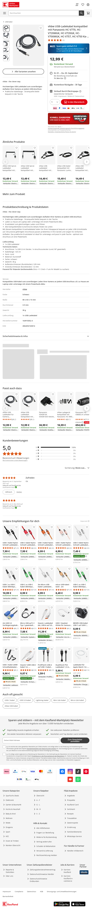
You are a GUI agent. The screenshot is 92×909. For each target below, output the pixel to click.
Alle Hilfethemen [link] (43, 828)
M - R (38, 809)
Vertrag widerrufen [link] (44, 842)
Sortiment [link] (71, 809)
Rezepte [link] (70, 814)
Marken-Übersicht (13, 845)
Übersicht (40, 795)
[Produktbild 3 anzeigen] (6, 43)
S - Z (38, 814)
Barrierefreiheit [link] (8, 896)
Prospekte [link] (71, 800)
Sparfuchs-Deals (12, 795)
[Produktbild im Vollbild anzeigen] (28, 45)
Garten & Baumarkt (13, 805)
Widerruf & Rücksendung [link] (46, 837)
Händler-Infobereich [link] (75, 851)
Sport (8, 832)
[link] (77, 4)
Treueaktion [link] (72, 818)
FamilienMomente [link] (74, 832)
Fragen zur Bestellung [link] (45, 832)
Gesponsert (83, 521)
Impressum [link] (7, 891)
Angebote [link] (71, 795)
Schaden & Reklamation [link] (45, 846)
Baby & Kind (11, 814)
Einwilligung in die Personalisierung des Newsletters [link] (48, 756)
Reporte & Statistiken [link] (10, 871)
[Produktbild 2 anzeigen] (6, 36)
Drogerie (9, 827)
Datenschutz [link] (31, 891)
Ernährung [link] (71, 827)
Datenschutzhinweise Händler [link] (42, 874)
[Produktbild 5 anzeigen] (6, 58)
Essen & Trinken (12, 841)
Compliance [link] (19, 891)
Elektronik (10, 800)
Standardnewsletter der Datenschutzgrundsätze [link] (41, 748)
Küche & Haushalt (13, 809)
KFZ (7, 836)
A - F (38, 800)
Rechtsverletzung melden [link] (46, 855)
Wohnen (9, 818)
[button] (56, 447)
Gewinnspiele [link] (72, 823)
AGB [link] (41, 891)
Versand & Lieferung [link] (44, 851)
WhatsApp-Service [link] (74, 836)
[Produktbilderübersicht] (6, 45)
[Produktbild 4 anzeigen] (6, 50)
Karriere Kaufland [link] (67, 871)
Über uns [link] (9, 876)
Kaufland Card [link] (73, 805)
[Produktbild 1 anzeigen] (6, 28)
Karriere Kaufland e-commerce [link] (68, 878)
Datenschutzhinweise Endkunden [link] (38, 880)
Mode (8, 823)
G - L (38, 805)
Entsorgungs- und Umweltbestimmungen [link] (61, 891)
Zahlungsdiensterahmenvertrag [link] (42, 870)
